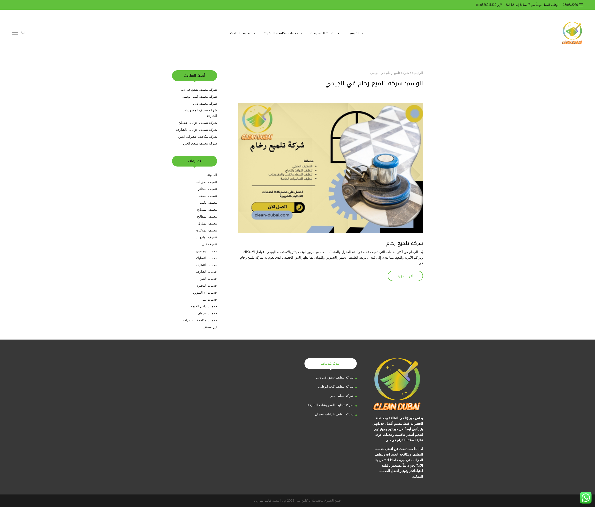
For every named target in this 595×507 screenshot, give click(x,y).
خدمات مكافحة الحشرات (200, 320)
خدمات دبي (209, 299)
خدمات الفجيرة (207, 285)
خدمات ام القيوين (205, 292)
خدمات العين (208, 278)
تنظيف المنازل (207, 223)
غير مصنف (210, 327)
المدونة (212, 175)
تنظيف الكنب (208, 202)
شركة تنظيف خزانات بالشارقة (196, 130)
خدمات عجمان (207, 313)
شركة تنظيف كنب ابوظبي (199, 96)
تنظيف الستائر (207, 189)
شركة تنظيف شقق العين (199, 143)
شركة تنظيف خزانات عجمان (197, 123)
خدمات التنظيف (206, 265)
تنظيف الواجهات (206, 237)
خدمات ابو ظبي (206, 251)
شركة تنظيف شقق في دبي (198, 89)
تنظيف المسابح (207, 209)
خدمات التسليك (206, 258)
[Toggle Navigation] (15, 33)
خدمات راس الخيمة (204, 306)
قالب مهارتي (262, 500)
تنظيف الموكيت (206, 230)
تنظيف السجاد (207, 196)
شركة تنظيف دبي (204, 103)
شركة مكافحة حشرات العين (197, 136)
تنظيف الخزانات (206, 182)
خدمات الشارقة (206, 271)
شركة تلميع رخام (404, 243)
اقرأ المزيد (405, 276)
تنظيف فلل (209, 244)
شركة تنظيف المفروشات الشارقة (330, 405)
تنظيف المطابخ (207, 216)
